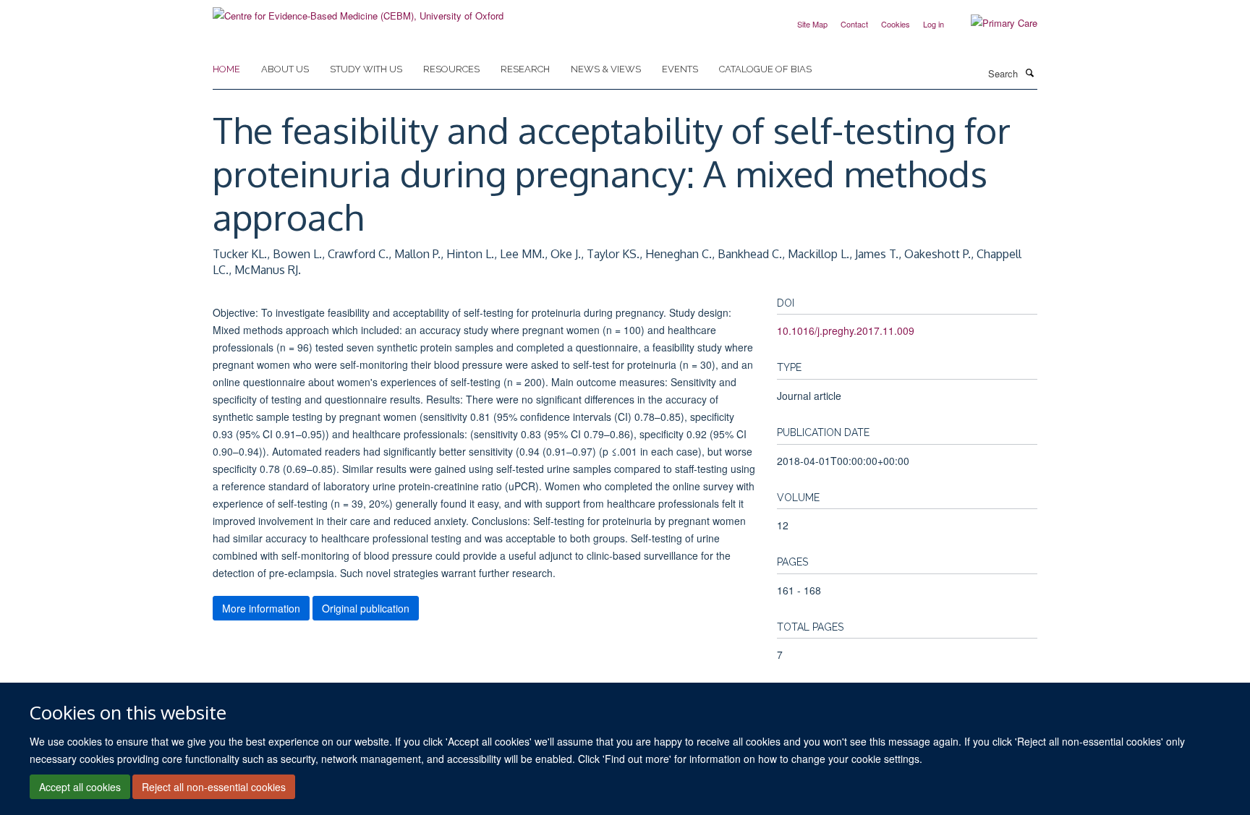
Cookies (895, 24)
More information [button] (261, 608)
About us (285, 69)
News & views (606, 69)
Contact (854, 24)
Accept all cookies (80, 787)
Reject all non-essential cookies (214, 787)
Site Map (812, 24)
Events (680, 69)
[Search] (1029, 72)
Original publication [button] (365, 608)
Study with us (366, 69)
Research (525, 69)
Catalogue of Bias (765, 69)
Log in (933, 24)
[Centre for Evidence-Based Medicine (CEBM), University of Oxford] (358, 10)
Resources (451, 69)
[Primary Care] (993, 23)
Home (226, 69)
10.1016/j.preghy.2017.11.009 (845, 330)
